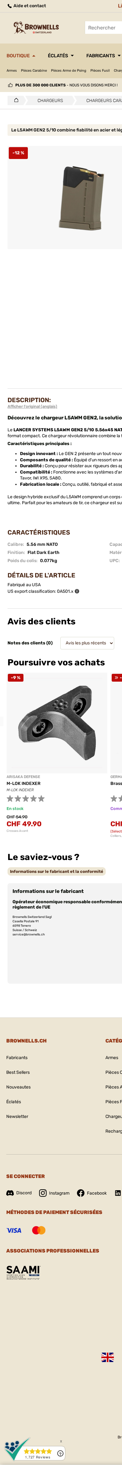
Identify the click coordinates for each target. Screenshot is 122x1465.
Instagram (59, 1193)
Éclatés (58, 56)
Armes (12, 71)
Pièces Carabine (34, 71)
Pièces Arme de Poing (68, 71)
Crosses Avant (17, 831)
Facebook (97, 1193)
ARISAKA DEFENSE (23, 777)
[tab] (57, 871)
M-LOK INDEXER (23, 783)
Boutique (18, 56)
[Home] (14, 100)
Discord (24, 1193)
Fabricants (100, 56)
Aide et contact (29, 5)
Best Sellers (18, 1072)
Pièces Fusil (100, 71)
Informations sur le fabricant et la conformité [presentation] (56, 871)
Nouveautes (18, 1087)
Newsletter (17, 1116)
